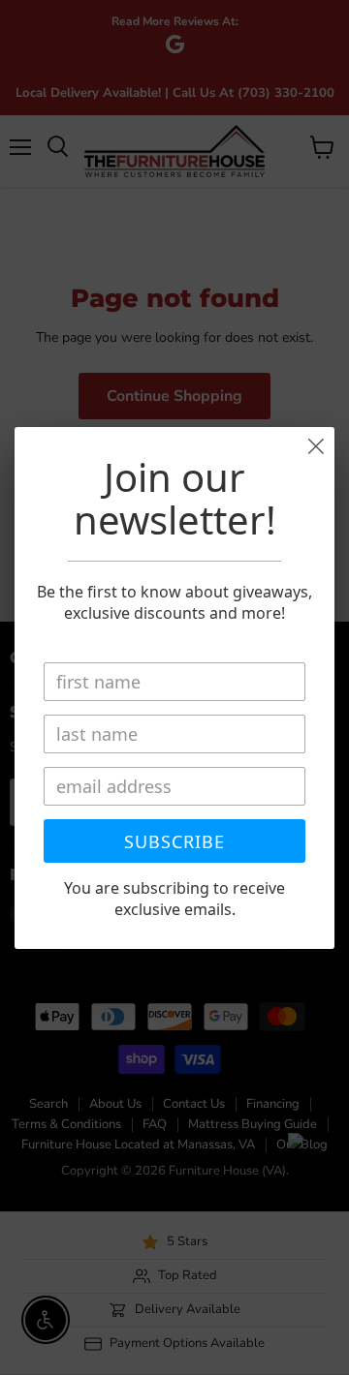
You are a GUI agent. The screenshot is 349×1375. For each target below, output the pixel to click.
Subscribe (174, 841)
